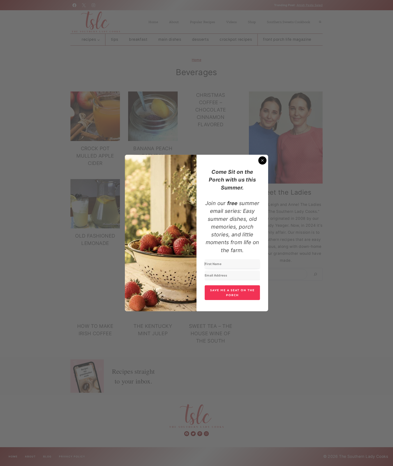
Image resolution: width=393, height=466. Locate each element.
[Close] (262, 160)
